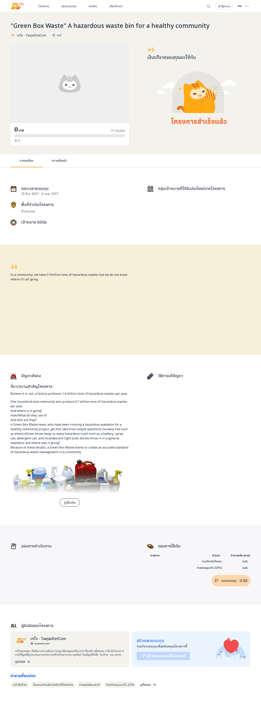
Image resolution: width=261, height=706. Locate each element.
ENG (247, 6)
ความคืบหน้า (59, 160)
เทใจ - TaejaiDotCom (31, 35)
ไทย (240, 6)
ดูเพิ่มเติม (70, 502)
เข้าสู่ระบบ (224, 6)
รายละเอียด (26, 160)
